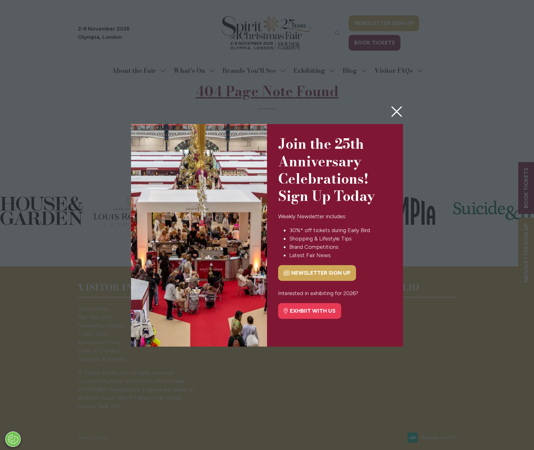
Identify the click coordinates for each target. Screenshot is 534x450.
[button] (396, 111)
